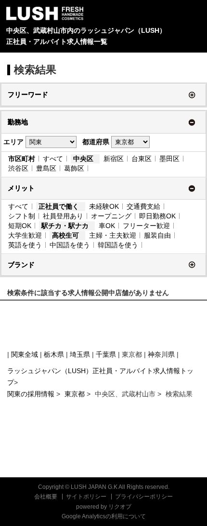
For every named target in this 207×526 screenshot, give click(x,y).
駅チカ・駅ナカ (65, 225)
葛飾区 (74, 168)
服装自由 (157, 235)
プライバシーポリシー (144, 496)
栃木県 (54, 354)
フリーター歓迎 (146, 225)
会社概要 (45, 496)
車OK (107, 225)
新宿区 (114, 158)
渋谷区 (18, 168)
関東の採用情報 (31, 394)
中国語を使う (70, 245)
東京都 (75, 394)
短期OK (19, 225)
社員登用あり (63, 216)
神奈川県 (161, 354)
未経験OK (104, 206)
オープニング (111, 216)
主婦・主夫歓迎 (112, 235)
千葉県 (106, 354)
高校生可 (65, 235)
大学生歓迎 (25, 235)
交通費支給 (143, 206)
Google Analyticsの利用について (104, 516)
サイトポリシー (86, 496)
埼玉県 (80, 354)
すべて (53, 158)
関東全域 (24, 354)
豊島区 (46, 168)
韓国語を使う (118, 245)
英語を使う (25, 245)
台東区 (141, 158)
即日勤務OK (157, 216)
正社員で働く (59, 206)
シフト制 (21, 216)
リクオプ (119, 506)
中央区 (83, 158)
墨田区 (169, 158)
